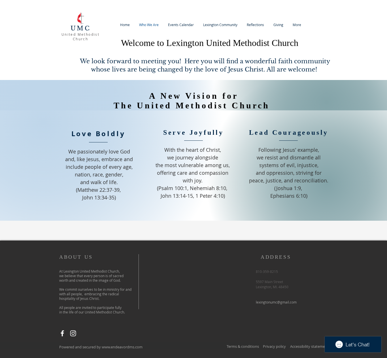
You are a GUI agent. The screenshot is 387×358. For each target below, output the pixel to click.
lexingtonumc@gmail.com (276, 302)
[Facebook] (62, 333)
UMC (81, 28)
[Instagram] (73, 333)
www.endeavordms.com (122, 346)
